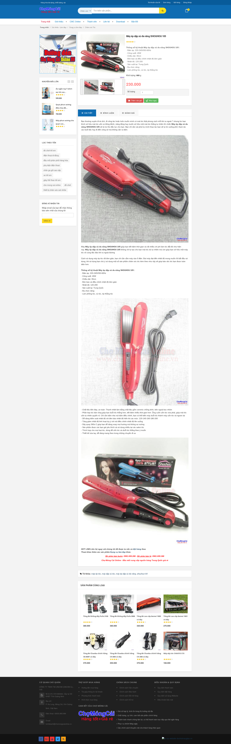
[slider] (131, 42)
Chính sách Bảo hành (128, 691)
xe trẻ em (48, 175)
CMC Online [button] (75, 21)
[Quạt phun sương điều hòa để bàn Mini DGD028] (48, 109)
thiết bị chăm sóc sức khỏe (55, 190)
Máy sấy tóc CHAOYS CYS (173, 653)
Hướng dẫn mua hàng (90, 687)
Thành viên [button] (92, 21)
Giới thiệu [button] (59, 21)
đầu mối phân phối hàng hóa (56, 160)
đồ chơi (68, 185)
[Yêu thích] (99, 597)
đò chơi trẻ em (50, 150)
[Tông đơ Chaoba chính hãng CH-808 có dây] (120, 635)
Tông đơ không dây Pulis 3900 (122, 616)
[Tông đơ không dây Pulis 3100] (93, 597)
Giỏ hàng (177, 2)
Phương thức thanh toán (91, 695)
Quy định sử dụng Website (167, 695)
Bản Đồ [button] (134, 21)
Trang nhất (45, 21)
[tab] (87, 113)
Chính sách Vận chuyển (129, 687)
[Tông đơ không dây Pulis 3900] (120, 597)
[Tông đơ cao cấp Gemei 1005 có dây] (147, 597)
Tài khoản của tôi (154, 2)
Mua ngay (153, 100)
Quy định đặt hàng (164, 691)
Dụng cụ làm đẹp (118, 552)
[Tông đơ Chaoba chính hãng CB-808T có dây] (93, 635)
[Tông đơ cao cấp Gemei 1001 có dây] (173, 597)
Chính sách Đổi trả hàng (129, 695)
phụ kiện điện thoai (52, 165)
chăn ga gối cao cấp (52, 170)
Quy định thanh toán (165, 687)
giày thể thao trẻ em (52, 180)
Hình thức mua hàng (89, 699)
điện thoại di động (51, 155)
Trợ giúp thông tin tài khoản (92, 691)
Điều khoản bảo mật (165, 699)
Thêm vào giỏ (136, 100)
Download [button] (120, 21)
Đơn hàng (166, 2)
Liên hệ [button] (106, 21)
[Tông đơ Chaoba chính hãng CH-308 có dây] (147, 635)
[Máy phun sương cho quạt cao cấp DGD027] (48, 125)
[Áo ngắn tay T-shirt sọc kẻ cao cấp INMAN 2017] (48, 93)
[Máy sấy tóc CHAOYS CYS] (173, 635)
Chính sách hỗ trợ (126, 699)
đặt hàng (137, 549)
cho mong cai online (52, 185)
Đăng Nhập (187, 2)
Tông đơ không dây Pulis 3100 (95, 616)
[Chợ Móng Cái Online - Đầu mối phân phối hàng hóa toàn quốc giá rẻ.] (50, 10)
